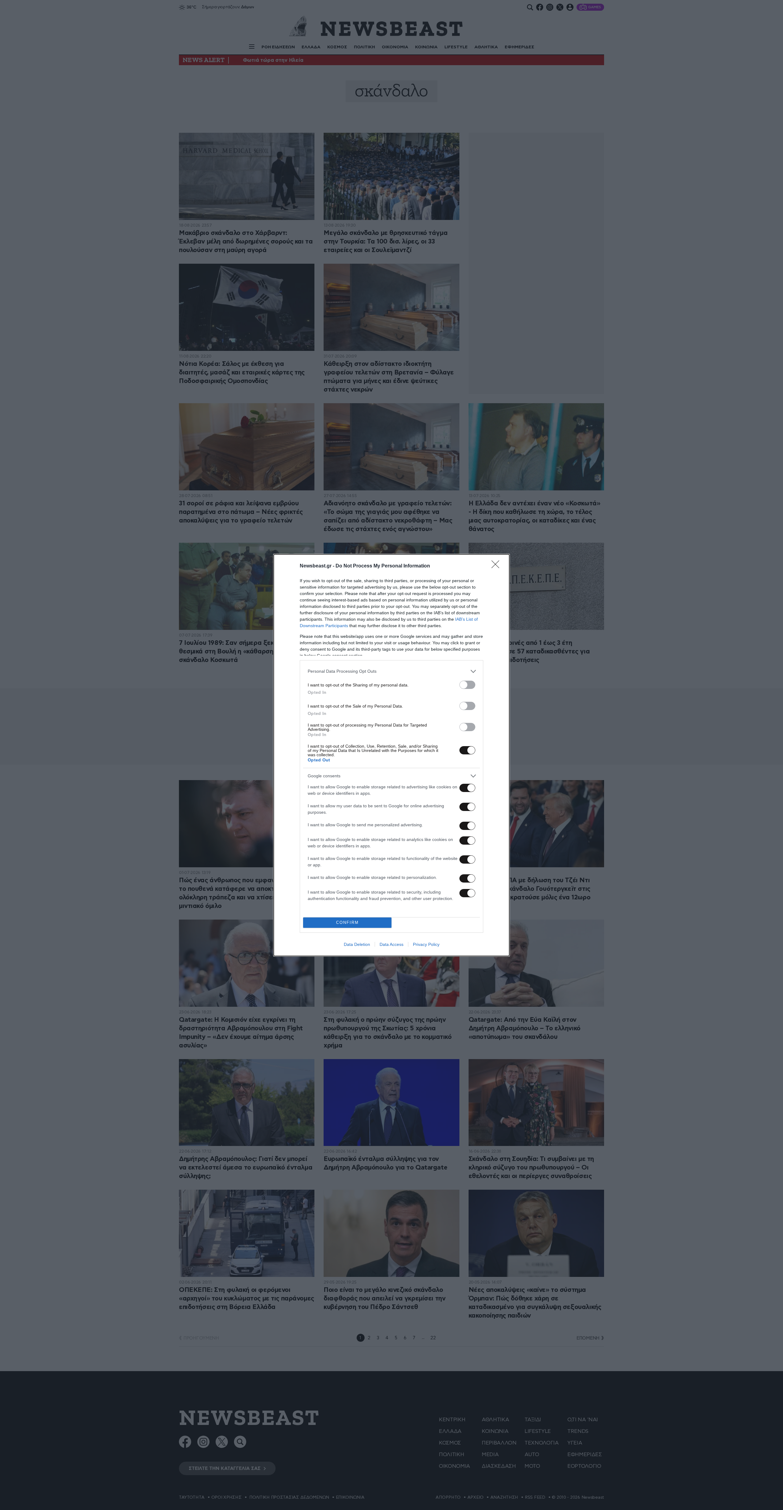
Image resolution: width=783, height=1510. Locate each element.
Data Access (391, 944)
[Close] (497, 566)
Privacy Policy (426, 944)
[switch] (467, 685)
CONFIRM (347, 922)
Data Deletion (357, 944)
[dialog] (391, 755)
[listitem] (391, 671)
